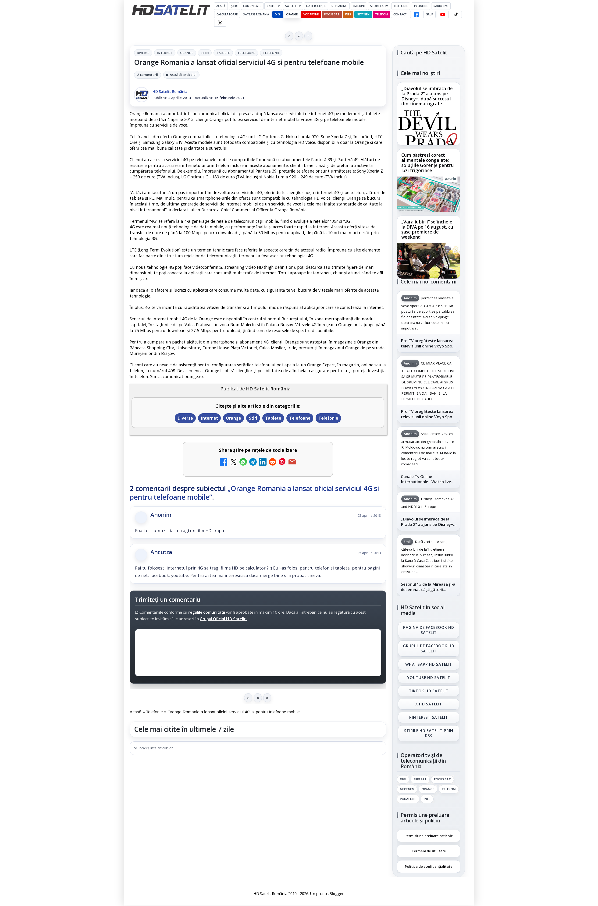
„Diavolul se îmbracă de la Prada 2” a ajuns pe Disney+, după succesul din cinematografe (427, 96)
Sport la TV (379, 6)
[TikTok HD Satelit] (456, 14)
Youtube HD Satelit (428, 677)
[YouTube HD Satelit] (443, 14)
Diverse (143, 53)
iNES (348, 14)
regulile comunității (206, 612)
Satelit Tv (292, 6)
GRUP (429, 14)
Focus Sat (331, 14)
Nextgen (363, 14)
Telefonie (401, 6)
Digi (403, 779)
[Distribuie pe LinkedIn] (263, 462)
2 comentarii (147, 74)
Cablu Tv (273, 6)
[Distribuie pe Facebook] (223, 462)
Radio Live (441, 6)
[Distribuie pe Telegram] (253, 462)
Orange (292, 14)
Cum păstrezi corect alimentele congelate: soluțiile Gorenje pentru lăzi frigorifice (427, 163)
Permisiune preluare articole (429, 835)
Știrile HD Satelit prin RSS (428, 733)
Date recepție (316, 6)
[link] (428, 113)
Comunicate (252, 6)
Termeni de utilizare (429, 851)
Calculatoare (227, 14)
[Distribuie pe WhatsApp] (243, 462)
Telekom (381, 14)
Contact (400, 14)
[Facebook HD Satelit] (416, 14)
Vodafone (311, 14)
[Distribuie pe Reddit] (272, 462)
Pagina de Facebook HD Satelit (428, 630)
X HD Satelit (428, 704)
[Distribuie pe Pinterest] (282, 462)
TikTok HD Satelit (428, 691)
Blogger (337, 893)
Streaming (339, 6)
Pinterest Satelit (428, 717)
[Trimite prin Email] (292, 462)
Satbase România (256, 14)
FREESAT (420, 779)
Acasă (220, 6)
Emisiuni (359, 6)
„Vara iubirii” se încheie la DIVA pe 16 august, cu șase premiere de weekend (427, 229)
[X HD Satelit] (220, 23)
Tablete (223, 53)
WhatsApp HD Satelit (428, 664)
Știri (234, 6)
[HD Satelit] (171, 9)
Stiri (205, 53)
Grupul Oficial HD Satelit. (223, 618)
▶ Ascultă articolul (181, 74)
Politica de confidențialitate (428, 866)
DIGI (277, 14)
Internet (165, 53)
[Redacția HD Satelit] (141, 94)
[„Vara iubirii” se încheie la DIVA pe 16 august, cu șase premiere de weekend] (428, 261)
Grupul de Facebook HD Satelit (428, 648)
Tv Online (420, 6)
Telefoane (247, 53)
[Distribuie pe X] (233, 462)
